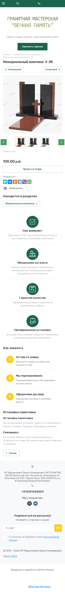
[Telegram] (20, 182)
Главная (7, 54)
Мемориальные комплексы (28, 54)
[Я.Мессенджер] (5, 182)
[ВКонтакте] (10, 182)
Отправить (58, 528)
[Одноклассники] (15, 182)
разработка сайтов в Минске (39, 570)
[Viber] (24, 182)
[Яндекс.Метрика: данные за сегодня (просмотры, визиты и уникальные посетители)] (39, 586)
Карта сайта (10, 556)
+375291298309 (32, 491)
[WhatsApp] (29, 182)
